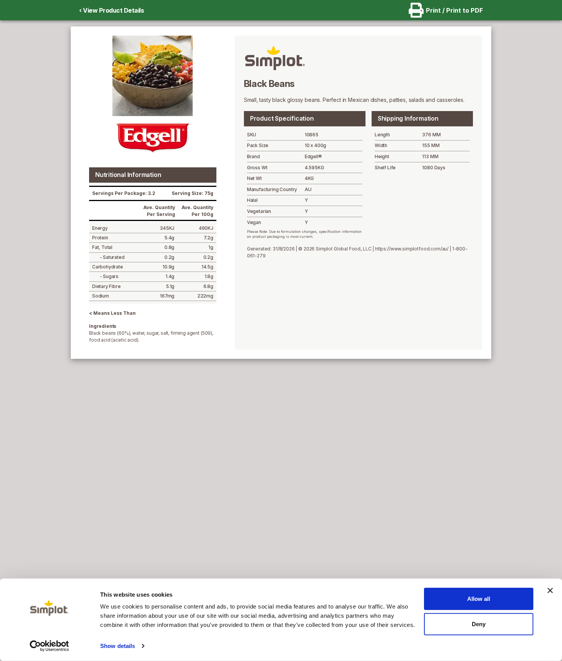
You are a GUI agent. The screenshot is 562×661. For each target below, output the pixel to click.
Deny (479, 623)
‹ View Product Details (111, 10)
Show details (117, 646)
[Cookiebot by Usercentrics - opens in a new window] (49, 646)
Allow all (478, 599)
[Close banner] (550, 590)
